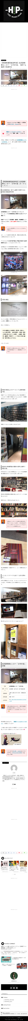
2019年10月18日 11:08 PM (6, 949)
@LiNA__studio (14, 124)
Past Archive (4, 60)
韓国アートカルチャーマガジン (14, 131)
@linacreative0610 (17, 752)
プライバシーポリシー (11, 1017)
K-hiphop (5, 997)
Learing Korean (7, 1004)
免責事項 (18, 1017)
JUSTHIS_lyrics (8, 1001)
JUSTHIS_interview (9, 999)
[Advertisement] (14, 41)
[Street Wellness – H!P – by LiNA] (14, 21)
